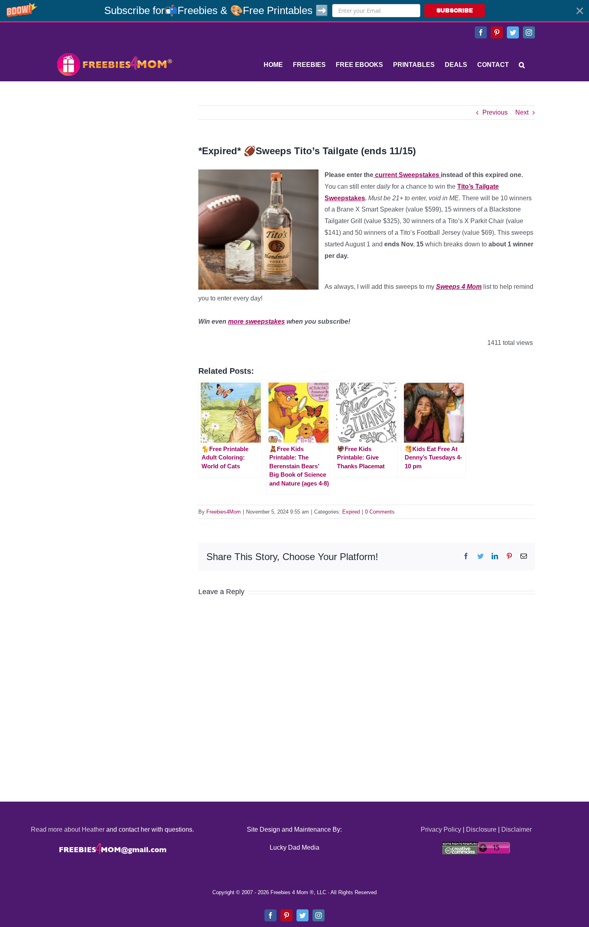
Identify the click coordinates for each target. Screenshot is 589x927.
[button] (294, 10)
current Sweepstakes (407, 174)
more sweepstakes (256, 321)
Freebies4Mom (223, 512)
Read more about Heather (68, 829)
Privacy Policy (441, 829)
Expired (351, 512)
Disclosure (481, 829)
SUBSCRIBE (454, 11)
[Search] (522, 65)
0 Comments (380, 512)
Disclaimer (516, 829)
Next (521, 112)
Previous (495, 112)
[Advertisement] (114, 155)
